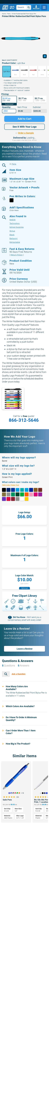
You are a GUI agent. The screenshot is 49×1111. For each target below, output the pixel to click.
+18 (22, 793)
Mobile (12, 220)
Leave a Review (24, 648)
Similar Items (25, 756)
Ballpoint (14, 238)
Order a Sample (26, 133)
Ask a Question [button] (18, 674)
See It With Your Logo (25, 126)
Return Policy (17, 255)
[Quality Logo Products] (8, 7)
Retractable (15, 242)
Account (36, 9)
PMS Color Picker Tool (13, 485)
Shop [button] (44, 7)
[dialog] (45, 56)
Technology (15, 223)
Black (12, 235)
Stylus (12, 231)
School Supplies (17, 227)
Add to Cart (24, 118)
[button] (6, 71)
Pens (8, 14)
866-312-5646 (24, 420)
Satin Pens (7, 800)
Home (4, 14)
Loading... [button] (31, 137)
